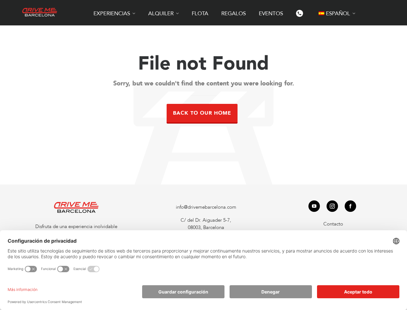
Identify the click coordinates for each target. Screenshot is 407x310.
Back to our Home (202, 113)
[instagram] (332, 206)
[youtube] (314, 206)
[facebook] (350, 206)
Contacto (333, 224)
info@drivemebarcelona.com (206, 207)
